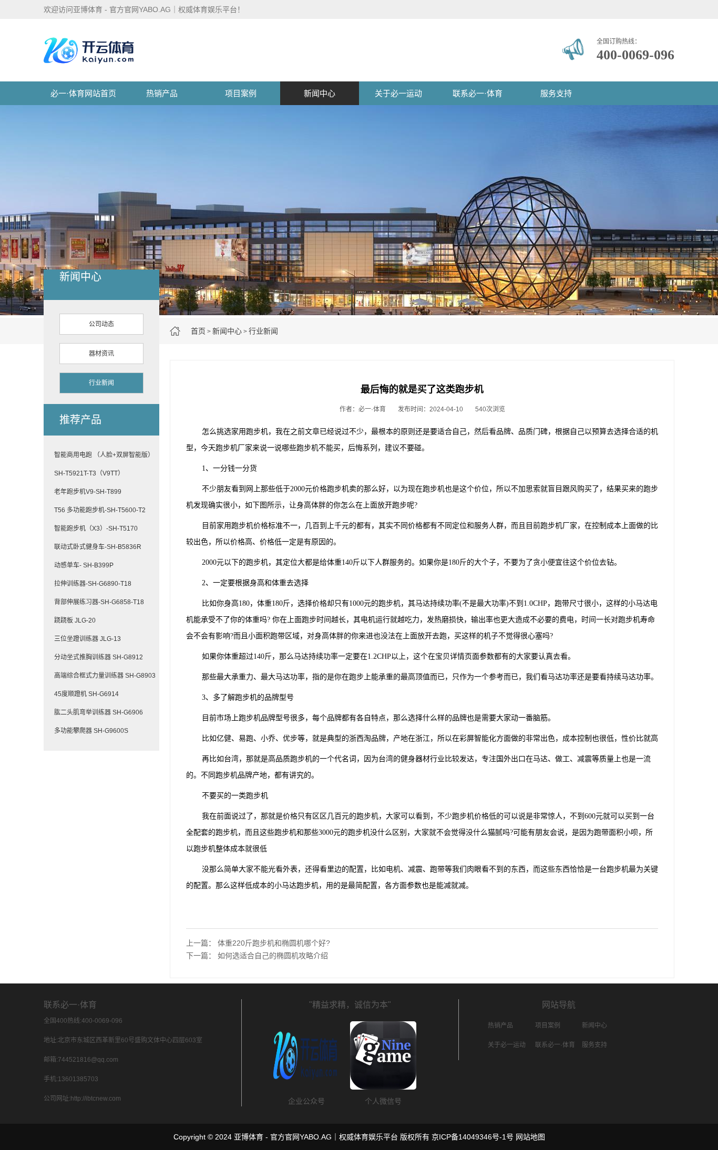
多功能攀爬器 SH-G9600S (91, 730)
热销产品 (162, 93)
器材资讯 (101, 353)
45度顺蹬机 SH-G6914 (86, 694)
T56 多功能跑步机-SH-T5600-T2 (100, 510)
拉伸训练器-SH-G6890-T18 (92, 583)
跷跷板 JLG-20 (75, 620)
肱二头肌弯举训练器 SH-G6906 (98, 712)
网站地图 (530, 1137)
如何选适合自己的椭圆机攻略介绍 (273, 955)
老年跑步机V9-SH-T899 (87, 491)
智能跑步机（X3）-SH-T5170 (96, 528)
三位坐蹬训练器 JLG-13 (87, 639)
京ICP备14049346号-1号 (473, 1137)
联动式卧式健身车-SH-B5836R (97, 547)
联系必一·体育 (477, 93)
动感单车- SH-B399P (84, 565)
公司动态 (101, 324)
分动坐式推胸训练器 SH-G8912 (98, 657)
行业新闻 (263, 331)
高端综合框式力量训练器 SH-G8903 (105, 675)
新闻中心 (319, 93)
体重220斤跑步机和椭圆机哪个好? (274, 943)
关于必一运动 (398, 93)
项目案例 (241, 93)
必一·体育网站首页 (83, 93)
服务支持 (556, 93)
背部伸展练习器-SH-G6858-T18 (99, 602)
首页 (198, 331)
